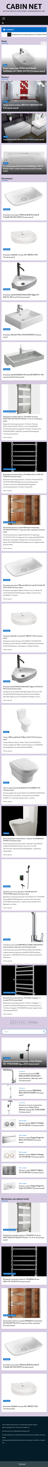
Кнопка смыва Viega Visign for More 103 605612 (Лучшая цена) (31, 1140)
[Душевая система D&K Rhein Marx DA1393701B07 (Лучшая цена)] (9, 1092)
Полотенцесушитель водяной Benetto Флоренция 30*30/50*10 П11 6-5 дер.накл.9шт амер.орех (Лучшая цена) (24, 530)
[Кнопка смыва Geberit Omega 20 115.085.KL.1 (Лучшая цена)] (9, 1123)
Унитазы (6, 732)
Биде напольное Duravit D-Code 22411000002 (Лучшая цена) (20, 69)
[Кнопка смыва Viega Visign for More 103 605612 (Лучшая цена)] (9, 1139)
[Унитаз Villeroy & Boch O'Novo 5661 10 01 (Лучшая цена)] (24, 720)
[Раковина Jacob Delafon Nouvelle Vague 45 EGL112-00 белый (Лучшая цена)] (24, 277)
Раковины (7, 209)
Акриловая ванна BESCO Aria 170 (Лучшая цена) (23, 139)
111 (31, 1022)
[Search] (2, 23)
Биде (5, 65)
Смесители (7, 886)
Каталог (22, 1464)
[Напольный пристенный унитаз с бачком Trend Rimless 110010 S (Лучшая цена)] (24, 821)
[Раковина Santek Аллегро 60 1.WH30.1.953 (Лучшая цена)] (24, 237)
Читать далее (7, 437)
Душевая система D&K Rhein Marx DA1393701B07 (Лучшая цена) (31, 1092)
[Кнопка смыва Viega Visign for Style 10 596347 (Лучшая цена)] (9, 1186)
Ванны (6, 101)
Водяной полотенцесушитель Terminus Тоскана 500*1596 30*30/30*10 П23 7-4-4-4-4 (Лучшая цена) (22, 419)
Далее (35, 1022)
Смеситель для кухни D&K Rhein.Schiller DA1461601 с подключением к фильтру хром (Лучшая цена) (23, 946)
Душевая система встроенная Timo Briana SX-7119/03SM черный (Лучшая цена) (20, 893)
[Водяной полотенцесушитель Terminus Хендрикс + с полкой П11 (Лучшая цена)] (24, 980)
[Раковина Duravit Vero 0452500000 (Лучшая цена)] (24, 317)
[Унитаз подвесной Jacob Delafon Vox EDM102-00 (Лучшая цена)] (24, 770)
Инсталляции (22, 1120)
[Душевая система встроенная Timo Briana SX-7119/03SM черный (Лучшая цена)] (24, 874)
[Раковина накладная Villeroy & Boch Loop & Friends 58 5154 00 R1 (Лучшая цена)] (24, 197)
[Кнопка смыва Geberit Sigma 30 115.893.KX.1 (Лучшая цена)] (9, 1170)
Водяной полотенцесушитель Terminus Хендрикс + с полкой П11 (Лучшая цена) (22, 999)
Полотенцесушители (9, 411)
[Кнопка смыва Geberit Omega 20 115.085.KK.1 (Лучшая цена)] (9, 1155)
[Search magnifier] (44, 1031)
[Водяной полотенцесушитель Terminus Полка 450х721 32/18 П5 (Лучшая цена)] (24, 457)
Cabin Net (24, 6)
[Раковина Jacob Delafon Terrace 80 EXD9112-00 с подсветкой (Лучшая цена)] (24, 357)
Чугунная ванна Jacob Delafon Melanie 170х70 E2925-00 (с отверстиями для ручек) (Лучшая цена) (23, 168)
